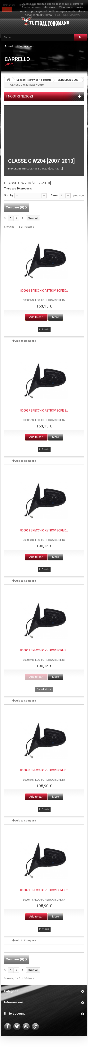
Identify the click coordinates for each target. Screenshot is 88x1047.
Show (54, 195)
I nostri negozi (19, 96)
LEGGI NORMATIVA (66, 15)
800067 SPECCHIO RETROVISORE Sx (44, 410)
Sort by (8, 195)
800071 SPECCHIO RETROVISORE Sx (44, 890)
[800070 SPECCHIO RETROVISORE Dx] (44, 740)
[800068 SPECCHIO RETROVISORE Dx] (44, 500)
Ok (7, 9)
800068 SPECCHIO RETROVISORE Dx (44, 530)
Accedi (9, 46)
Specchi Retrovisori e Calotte (34, 80)
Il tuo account (26, 46)
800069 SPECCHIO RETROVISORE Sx (44, 650)
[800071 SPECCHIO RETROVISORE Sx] (44, 860)
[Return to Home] (8, 79)
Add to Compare (25, 340)
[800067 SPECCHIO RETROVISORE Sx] (44, 380)
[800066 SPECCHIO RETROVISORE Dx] (44, 260)
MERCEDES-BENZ (68, 80)
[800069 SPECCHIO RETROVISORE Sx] (44, 620)
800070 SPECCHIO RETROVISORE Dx (44, 770)
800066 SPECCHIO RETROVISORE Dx (44, 290)
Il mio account (14, 1013)
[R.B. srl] (44, 21)
